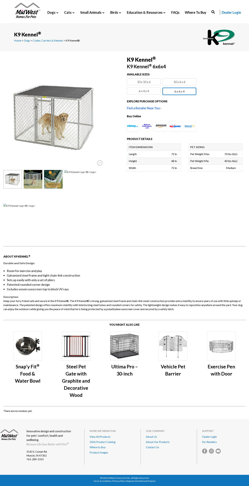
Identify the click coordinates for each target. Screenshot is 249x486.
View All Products (100, 436)
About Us (151, 436)
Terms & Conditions (103, 481)
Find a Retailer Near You (143, 108)
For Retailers (209, 441)
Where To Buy (195, 12)
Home (17, 40)
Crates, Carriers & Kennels (48, 40)
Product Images (99, 452)
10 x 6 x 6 (179, 82)
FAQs (175, 12)
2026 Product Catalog (103, 441)
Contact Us (152, 447)
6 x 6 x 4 (179, 91)
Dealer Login (231, 12)
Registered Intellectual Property (141, 481)
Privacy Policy (119, 481)
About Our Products (158, 441)
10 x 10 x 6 (144, 82)
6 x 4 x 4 (144, 91)
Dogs (27, 40)
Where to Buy (98, 447)
